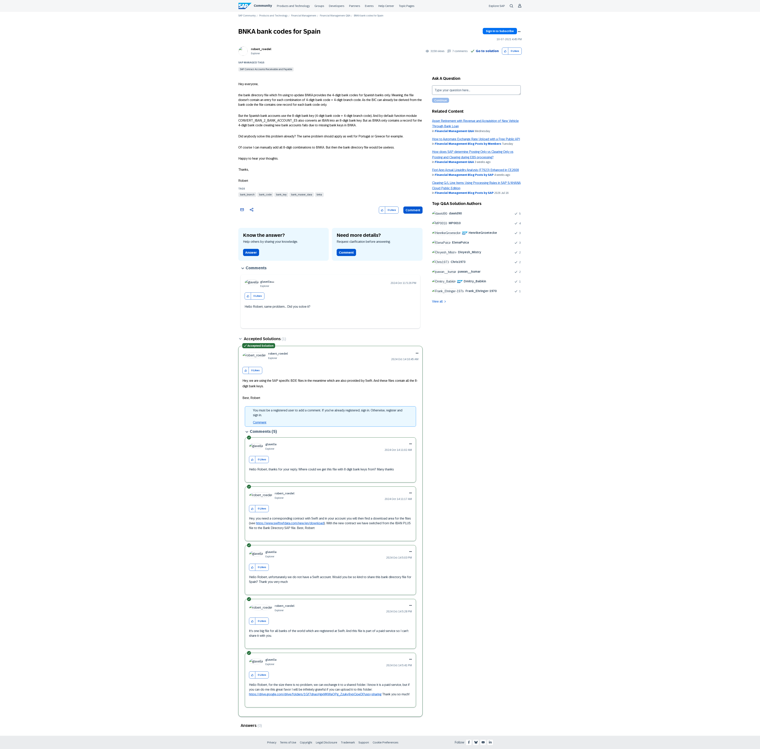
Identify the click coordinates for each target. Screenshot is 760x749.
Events (369, 6)
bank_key (281, 194)
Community (263, 5)
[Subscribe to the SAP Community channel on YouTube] (483, 742)
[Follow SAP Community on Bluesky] (476, 742)
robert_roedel (261, 49)
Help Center (386, 6)
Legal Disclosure (326, 742)
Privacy (271, 742)
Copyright (306, 742)
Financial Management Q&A (335, 15)
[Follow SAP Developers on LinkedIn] (490, 742)
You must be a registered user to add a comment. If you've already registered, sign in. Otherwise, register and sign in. (327, 413)
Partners (354, 6)
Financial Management (303, 15)
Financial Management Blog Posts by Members (468, 143)
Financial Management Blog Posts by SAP (464, 174)
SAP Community (247, 15)
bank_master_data (301, 194)
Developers (336, 6)
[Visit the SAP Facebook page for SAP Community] (468, 742)
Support (363, 742)
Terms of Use (288, 742)
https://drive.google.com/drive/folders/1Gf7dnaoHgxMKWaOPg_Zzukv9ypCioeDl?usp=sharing (315, 694)
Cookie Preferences (385, 742)
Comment (413, 210)
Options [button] (519, 31)
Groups (319, 6)
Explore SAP (497, 6)
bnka (319, 194)
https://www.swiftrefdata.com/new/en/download (290, 523)
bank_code (265, 194)
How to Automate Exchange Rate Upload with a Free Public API (476, 139)
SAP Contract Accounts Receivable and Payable (266, 69)
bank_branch (247, 194)
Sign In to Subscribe (500, 31)
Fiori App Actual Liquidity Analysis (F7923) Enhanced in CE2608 (475, 170)
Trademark (348, 742)
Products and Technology (293, 6)
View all (437, 301)
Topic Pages (406, 6)
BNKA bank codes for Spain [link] (368, 15)
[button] (505, 51)
